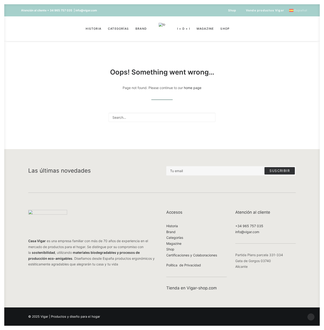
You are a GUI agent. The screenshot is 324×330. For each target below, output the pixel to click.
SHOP (225, 28)
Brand (141, 28)
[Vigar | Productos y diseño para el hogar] (162, 29)
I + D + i (183, 28)
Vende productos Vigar (265, 10)
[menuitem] (230, 10)
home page (192, 88)
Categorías (118, 28)
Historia (93, 28)
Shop (232, 10)
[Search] (162, 117)
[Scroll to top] (311, 317)
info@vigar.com (247, 232)
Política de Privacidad (183, 265)
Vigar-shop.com (202, 288)
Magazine (205, 28)
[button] (24, 28)
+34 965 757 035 (249, 226)
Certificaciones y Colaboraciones (191, 255)
